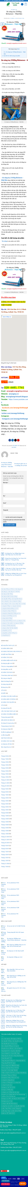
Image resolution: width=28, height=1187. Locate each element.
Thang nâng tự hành (6, 726)
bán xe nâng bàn (5, 601)
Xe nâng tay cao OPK (6, 1098)
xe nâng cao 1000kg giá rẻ (7, 1082)
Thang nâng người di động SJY (8, 1060)
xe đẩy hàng (4, 735)
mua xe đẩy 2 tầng (15, 1053)
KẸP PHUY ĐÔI (5, 738)
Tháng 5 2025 (5, 800)
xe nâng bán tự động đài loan (8, 1080)
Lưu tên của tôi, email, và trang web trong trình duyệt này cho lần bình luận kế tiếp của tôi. (14, 519)
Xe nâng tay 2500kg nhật (7, 1089)
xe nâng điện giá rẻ (6, 635)
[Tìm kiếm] (22, 4)
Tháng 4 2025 (5, 803)
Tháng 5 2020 (5, 821)
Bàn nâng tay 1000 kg (16, 1038)
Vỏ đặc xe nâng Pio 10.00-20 (8, 1072)
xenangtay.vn (14, 394)
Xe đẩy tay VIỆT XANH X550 (8, 1113)
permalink (14, 447)
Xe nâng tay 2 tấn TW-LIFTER (8, 1087)
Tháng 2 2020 (5, 830)
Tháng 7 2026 (5, 759)
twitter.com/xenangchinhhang (13, 413)
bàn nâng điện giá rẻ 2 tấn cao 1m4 (9, 1043)
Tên (4, 496)
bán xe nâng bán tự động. (15, 601)
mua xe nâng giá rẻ (6, 1053)
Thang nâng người (6, 717)
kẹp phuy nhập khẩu (15, 1050)
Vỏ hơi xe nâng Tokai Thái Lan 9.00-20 (10, 1067)
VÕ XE (3, 690)
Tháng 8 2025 (5, 792)
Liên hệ (13, 1182)
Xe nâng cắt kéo (5, 708)
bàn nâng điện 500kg (6, 598)
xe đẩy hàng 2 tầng (6, 1110)
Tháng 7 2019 (5, 851)
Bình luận (5, 482)
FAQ (17, 1182)
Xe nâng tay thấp (5, 729)
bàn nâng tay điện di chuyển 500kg (9, 596)
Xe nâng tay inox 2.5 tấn (7, 1101)
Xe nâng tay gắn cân (6, 663)
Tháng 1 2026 (5, 777)
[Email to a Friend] (15, 440)
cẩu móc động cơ (18, 1048)
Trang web (5, 510)
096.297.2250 (17, 1130)
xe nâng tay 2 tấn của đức (7, 623)
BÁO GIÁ (22, 1183)
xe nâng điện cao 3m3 (6, 630)
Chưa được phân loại (7, 675)
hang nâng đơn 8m (6, 1050)
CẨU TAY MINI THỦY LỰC (8, 711)
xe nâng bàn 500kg (6, 606)
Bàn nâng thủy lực (6, 747)
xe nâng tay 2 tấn (21, 620)
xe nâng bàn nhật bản (16, 606)
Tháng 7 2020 (5, 815)
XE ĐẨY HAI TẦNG (6, 654)
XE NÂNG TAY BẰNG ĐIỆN (8, 714)
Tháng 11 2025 (5, 783)
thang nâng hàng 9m (18, 1055)
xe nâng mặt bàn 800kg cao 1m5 (9, 620)
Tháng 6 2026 (5, 762)
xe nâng (23, 603)
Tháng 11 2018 (5, 863)
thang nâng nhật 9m (20, 1060)
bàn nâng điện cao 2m (17, 1041)
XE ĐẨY (3, 693)
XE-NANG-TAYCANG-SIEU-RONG (10, 651)
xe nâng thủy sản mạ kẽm (7, 1106)
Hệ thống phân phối (14, 1181)
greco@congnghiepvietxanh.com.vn (15, 1133)
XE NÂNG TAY (14, 9)
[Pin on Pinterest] (18, 440)
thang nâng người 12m (7, 1058)
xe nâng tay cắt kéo (6, 744)
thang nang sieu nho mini (7, 1055)
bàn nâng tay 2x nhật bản (14, 591)
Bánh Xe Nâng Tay (6, 681)
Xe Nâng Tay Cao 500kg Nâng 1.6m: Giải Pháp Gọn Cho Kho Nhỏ (14, 554)
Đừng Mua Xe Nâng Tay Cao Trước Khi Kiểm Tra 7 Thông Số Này (15, 559)
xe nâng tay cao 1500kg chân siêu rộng (10, 1092)
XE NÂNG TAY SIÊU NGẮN (8, 696)
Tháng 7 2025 (5, 794)
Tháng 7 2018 (5, 866)
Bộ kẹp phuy (4, 687)
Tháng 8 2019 (5, 848)
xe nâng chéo (17, 1082)
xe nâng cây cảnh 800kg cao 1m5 (9, 615)
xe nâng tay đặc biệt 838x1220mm (9, 1103)
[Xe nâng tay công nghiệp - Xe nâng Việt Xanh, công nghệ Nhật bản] (13, 4)
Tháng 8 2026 (5, 756)
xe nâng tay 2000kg (18, 623)
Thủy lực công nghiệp (7, 666)
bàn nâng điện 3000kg (6, 1041)
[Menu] (2, 4)
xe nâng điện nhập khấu (19, 1106)
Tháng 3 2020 (5, 827)
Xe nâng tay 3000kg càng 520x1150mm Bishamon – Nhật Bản (7, 464)
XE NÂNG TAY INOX (6, 672)
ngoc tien (21, 18)
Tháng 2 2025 (5, 809)
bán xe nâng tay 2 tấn (6, 603)
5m (2, 1038)
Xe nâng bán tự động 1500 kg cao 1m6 (10, 1077)
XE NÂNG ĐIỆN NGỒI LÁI (8, 660)
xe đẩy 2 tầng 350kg (6, 1108)
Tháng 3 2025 (5, 806)
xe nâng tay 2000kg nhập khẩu (8, 625)
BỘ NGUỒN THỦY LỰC (7, 645)
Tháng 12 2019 (5, 836)
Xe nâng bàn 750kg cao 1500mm (9, 1075)
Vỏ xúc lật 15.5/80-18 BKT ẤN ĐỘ (9, 1070)
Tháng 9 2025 (5, 789)
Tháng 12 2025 (5, 780)
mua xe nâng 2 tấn (16, 603)
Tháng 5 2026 (5, 765)
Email (4, 503)
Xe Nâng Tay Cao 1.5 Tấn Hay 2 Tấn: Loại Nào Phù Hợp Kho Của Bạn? (15, 564)
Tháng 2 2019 (5, 857)
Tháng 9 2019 (5, 845)
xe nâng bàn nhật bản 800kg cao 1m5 (10, 608)
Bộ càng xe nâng (5, 678)
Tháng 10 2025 (5, 786)
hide (18, 49)
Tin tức (23, 1181)
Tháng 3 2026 (5, 771)
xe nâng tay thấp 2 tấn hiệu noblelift (9, 628)
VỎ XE (3, 705)
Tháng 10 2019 (5, 842)
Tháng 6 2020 (5, 818)
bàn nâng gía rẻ (19, 589)
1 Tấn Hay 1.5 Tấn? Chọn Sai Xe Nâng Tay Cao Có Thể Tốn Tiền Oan (15, 569)
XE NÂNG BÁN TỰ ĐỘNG (8, 699)
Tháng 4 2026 (5, 768)
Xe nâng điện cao (5, 669)
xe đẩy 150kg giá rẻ (16, 1108)
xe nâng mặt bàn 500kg (7, 618)
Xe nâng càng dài (5, 684)
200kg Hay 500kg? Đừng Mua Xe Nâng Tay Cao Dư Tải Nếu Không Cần (16, 1026)
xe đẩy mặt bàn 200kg (16, 1110)
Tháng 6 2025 (5, 798)
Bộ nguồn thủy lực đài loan (7, 1048)
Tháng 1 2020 (5, 833)
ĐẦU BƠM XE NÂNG (7, 720)
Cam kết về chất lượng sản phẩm (11, 55)
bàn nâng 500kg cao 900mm (8, 589)
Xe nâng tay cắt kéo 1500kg (18, 1098)
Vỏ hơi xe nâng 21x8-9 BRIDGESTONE (10, 1065)
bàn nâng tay (4, 591)
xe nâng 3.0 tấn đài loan (21, 1072)
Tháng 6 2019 (5, 854)
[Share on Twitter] (12, 440)
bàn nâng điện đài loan (17, 598)
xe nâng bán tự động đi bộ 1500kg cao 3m (11, 613)
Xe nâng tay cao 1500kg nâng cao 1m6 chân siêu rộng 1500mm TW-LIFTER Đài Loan (13, 1095)
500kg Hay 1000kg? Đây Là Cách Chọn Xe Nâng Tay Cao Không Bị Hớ (15, 574)
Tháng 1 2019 (5, 860)
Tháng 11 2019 (5, 839)
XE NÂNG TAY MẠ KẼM (7, 702)
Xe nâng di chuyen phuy (7, 723)
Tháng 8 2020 (5, 812)
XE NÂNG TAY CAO (6, 741)
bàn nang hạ (7, 1038)
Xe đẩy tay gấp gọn (6, 732)
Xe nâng (4, 241)
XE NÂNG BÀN (5, 648)
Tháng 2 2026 (5, 774)
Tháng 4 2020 (5, 824)
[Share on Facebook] (9, 440)
